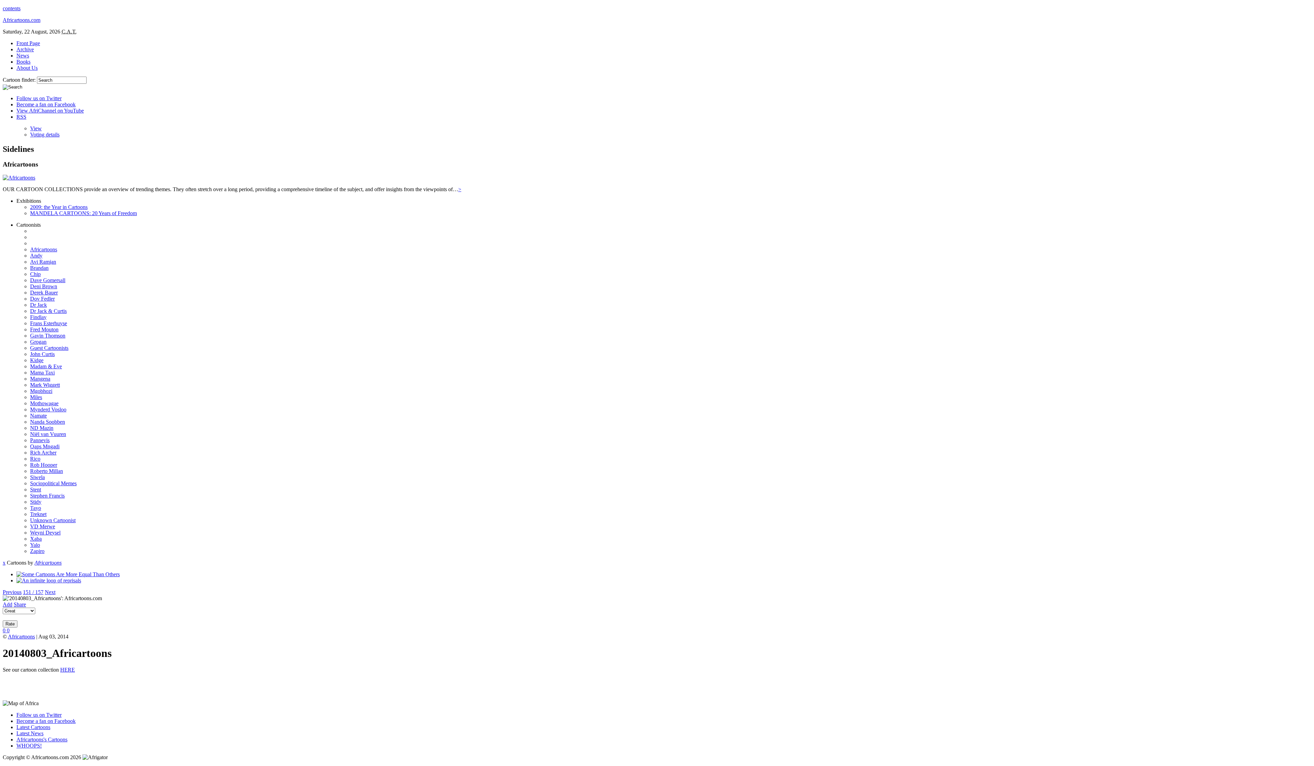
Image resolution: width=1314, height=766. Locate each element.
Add (7, 604)
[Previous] (68, 574)
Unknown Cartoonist (53, 520)
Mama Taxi (42, 372)
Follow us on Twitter (39, 98)
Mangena (40, 379)
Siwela (37, 477)
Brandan (39, 268)
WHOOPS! (29, 746)
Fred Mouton (44, 329)
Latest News (29, 733)
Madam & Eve (46, 366)
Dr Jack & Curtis (48, 311)
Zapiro (37, 551)
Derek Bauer (44, 292)
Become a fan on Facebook (46, 104)
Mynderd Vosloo (48, 409)
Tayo (35, 508)
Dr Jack (38, 305)
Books (23, 62)
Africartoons (43, 249)
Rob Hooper (43, 465)
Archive (25, 49)
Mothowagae (44, 403)
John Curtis (42, 354)
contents (12, 8)
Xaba (36, 539)
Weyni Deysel (45, 533)
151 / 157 (33, 592)
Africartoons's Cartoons (41, 739)
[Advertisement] (83, 688)
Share (20, 604)
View (36, 128)
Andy (36, 256)
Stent (35, 489)
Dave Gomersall (47, 280)
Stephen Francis (47, 496)
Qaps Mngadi (45, 446)
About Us (27, 68)
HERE (67, 670)
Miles (36, 397)
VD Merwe (42, 526)
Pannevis (40, 440)
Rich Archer (43, 452)
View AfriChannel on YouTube (50, 111)
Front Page (28, 43)
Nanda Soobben (47, 422)
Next (50, 592)
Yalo (35, 545)
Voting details (45, 134)
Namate (38, 416)
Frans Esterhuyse (48, 323)
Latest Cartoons (33, 727)
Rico (35, 459)
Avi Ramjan (43, 262)
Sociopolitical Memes (53, 483)
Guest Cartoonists (49, 348)
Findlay (38, 317)
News (22, 55)
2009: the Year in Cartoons (59, 207)
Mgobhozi (41, 391)
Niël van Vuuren (48, 434)
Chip (35, 274)
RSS (21, 117)
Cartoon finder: (20, 80)
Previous (12, 592)
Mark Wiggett (45, 385)
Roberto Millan (46, 471)
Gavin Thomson (47, 336)
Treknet (38, 514)
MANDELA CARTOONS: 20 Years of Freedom (83, 213)
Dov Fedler (42, 299)
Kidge (36, 360)
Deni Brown (43, 286)
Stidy (35, 502)
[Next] (48, 580)
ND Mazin (41, 428)
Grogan (38, 342)
